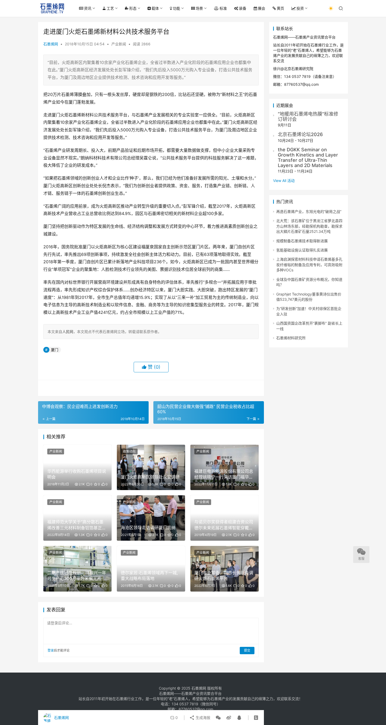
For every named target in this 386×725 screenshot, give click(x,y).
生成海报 (202, 717)
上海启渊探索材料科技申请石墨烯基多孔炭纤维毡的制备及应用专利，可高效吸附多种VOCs (309, 264)
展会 (261, 8)
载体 (155, 8)
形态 (133, 8)
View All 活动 (284, 180)
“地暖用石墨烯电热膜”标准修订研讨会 (308, 116)
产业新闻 (118, 44)
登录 (51, 650)
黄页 (280, 8)
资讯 (87, 8)
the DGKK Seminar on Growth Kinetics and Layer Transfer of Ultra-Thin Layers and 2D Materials (308, 157)
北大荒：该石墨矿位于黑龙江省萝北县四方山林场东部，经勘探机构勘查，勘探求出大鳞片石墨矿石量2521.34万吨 (309, 226)
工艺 (110, 8)
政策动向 (129, 451)
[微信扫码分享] (218, 717)
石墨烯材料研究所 (291, 338)
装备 (242, 8)
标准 (223, 8)
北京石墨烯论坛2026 (300, 134)
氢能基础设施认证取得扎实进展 (302, 250)
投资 (300, 8)
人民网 (67, 331)
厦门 (54, 349)
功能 (176, 8)
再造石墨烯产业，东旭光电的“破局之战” (308, 211)
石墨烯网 (50, 44)
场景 (199, 8)
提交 (247, 650)
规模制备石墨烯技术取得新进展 (302, 241)
